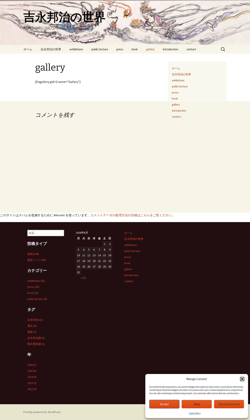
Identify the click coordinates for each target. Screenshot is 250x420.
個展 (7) (31, 332)
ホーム (27, 49)
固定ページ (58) (36, 260)
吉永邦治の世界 (51, 49)
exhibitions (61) (36, 281)
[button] (242, 379)
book (135, 49)
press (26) (33, 287)
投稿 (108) (33, 254)
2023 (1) (31, 383)
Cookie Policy (195, 413)
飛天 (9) (31, 326)
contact (191, 49)
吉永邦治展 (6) (36, 338)
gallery (150, 49)
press (119, 49)
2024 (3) (31, 377)
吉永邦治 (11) (35, 320)
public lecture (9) (37, 299)
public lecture (99, 49)
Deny (197, 404)
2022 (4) (31, 389)
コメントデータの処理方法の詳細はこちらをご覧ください (131, 215)
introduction (170, 49)
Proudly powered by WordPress (42, 412)
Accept (164, 404)
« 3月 (83, 278)
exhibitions (76, 49)
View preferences (229, 404)
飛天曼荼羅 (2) (36, 344)
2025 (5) (31, 371)
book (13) (32, 293)
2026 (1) (31, 365)
